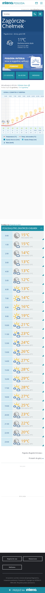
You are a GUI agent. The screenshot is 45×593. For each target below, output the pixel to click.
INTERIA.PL (38, 580)
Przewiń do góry (35, 458)
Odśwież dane (22, 85)
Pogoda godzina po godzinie (8, 75)
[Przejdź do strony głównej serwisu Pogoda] (19, 3)
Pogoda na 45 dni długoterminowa (22, 75)
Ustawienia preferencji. (11, 580)
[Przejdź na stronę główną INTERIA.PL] (7, 3)
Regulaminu (35, 578)
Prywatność (21, 580)
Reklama (12, 567)
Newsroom (33, 559)
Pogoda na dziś (15, 225)
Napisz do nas (12, 559)
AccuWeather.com (36, 9)
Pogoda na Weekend (36, 75)
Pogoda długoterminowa (32, 453)
